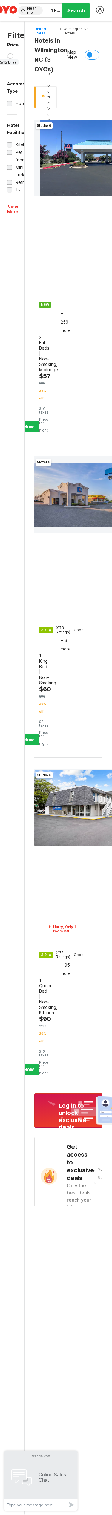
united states (40, 31)
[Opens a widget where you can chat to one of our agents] (41, 1480)
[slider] (10, 56)
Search (76, 10)
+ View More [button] (12, 206)
